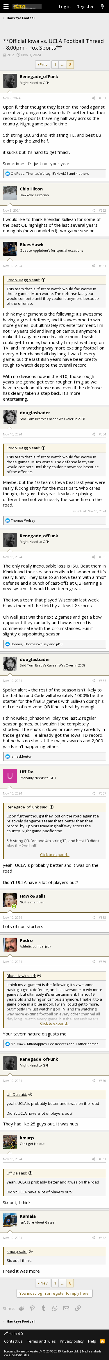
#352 (102, 210)
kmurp (27, 1138)
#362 (102, 1237)
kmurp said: (17, 1251)
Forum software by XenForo (41, 1351)
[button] (6, 6)
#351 (102, 98)
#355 (102, 557)
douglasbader (35, 412)
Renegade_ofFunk (39, 76)
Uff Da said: (17, 1094)
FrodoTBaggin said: (23, 279)
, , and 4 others (50, 173)
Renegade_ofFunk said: (27, 807)
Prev (44, 64)
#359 (102, 961)
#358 (102, 917)
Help (92, 1341)
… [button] (62, 64)
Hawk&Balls (33, 896)
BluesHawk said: (21, 975)
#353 (102, 266)
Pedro (26, 940)
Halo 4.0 (15, 1333)
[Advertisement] (54, 29)
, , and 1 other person (55, 1044)
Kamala (28, 1216)
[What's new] (102, 6)
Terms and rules (41, 1341)
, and (36, 644)
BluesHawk (32, 244)
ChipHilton (31, 189)
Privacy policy (72, 1341)
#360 (102, 1080)
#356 (102, 680)
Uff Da (26, 771)
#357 (102, 793)
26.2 (10, 54)
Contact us (13, 1341)
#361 (102, 1159)
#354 (102, 434)
